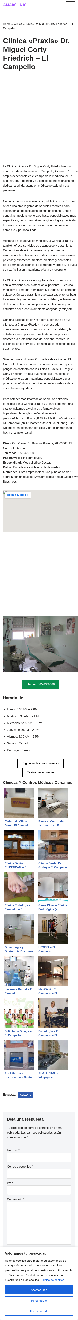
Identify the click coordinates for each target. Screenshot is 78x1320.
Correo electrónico (20, 1166)
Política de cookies (52, 1279)
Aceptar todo (39, 1289)
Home (7, 23)
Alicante (25, 1095)
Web (10, 1183)
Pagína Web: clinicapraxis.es (40, 763)
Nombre (13, 1150)
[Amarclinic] (15, 5)
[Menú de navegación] (70, 4)
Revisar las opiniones (41, 772)
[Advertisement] (39, 123)
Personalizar (39, 1300)
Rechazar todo (39, 1311)
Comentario (15, 1199)
